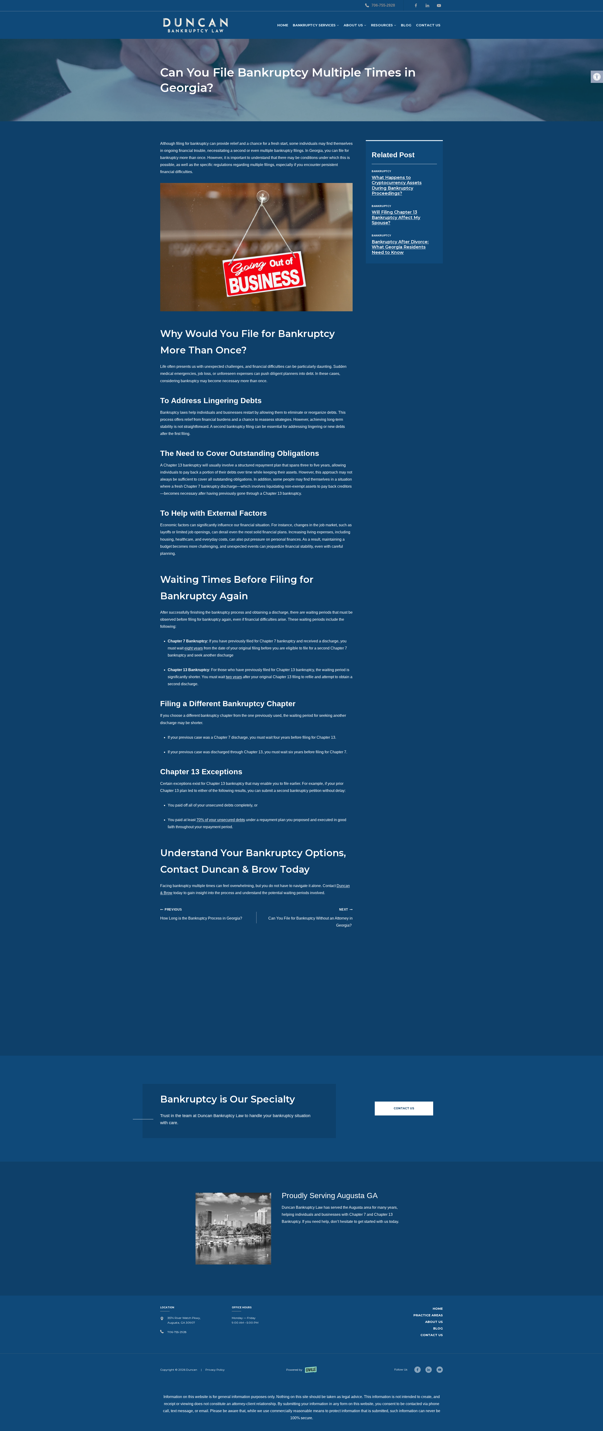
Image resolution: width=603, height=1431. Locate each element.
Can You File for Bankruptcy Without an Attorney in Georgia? (310, 917)
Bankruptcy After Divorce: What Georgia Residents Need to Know (400, 247)
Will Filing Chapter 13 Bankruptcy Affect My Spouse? (396, 217)
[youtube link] (439, 1369)
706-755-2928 (383, 5)
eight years (193, 648)
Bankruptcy (381, 171)
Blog (406, 25)
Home (282, 25)
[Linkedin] (427, 6)
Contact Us (428, 25)
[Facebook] (416, 6)
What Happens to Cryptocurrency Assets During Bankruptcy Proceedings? (397, 185)
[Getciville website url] (301, 1369)
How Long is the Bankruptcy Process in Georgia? (201, 914)
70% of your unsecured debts (220, 820)
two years (234, 677)
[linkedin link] (428, 1369)
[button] (597, 77)
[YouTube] (439, 6)
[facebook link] (417, 1369)
